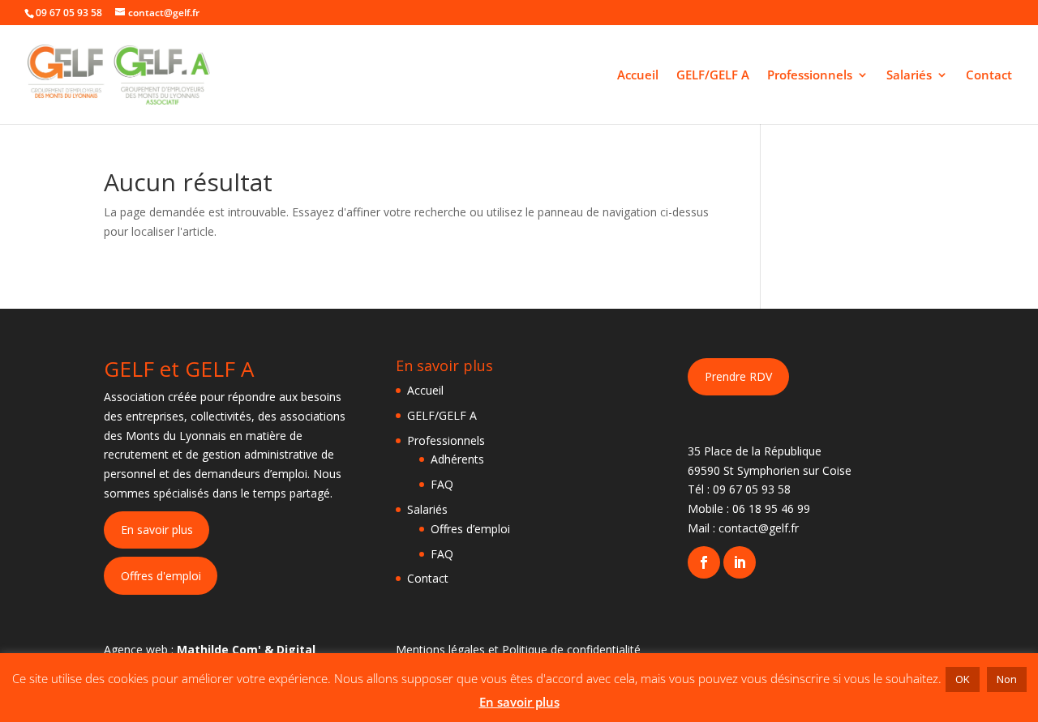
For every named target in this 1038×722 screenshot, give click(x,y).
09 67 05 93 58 (752, 489)
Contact (989, 76)
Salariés (909, 76)
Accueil (637, 76)
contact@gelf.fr (758, 528)
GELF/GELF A (712, 76)
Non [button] (1007, 679)
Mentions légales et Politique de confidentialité (518, 649)
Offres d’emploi (470, 528)
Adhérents (457, 459)
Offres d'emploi (161, 575)
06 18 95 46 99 (771, 508)
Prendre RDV (738, 376)
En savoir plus (157, 529)
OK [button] (962, 679)
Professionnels (809, 76)
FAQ (442, 484)
